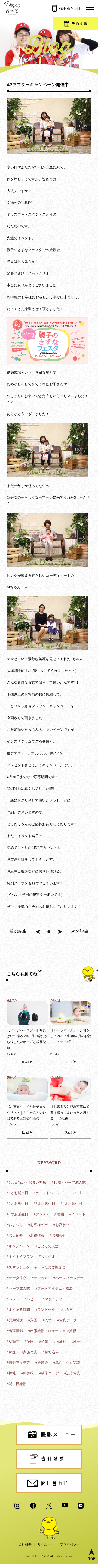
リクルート (46, 1544)
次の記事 (79, 931)
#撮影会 (41, 1363)
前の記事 (18, 931)
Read (25, 1061)
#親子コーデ (49, 1373)
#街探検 (27, 1373)
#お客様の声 (38, 1225)
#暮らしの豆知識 (66, 1363)
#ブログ (11, 1053)
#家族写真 (29, 1352)
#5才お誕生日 (17, 1214)
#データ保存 (16, 1278)
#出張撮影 (15, 1331)
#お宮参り (61, 1225)
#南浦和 (60, 1341)
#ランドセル (45, 1310)
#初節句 (13, 1341)
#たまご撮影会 (54, 1267)
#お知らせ (58, 1235)
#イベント (77, 1214)
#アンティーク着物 (49, 1214)
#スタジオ (47, 1257)
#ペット (13, 1299)
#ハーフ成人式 (18, 1288)
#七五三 (66, 1310)
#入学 (47, 1320)
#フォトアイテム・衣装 (54, 1288)
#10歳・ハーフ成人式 (69, 1182)
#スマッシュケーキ (22, 1267)
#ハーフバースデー (68, 1278)
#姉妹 (11, 1352)
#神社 (11, 1373)
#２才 (77, 1193)
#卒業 (43, 1341)
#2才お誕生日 (17, 1204)
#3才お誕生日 (44, 1204)
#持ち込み (51, 1352)
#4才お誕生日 (71, 1204)
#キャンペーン (18, 1246)
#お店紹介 (15, 1235)
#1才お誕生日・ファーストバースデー (37, 1193)
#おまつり (15, 1225)
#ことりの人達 (47, 1246)
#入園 (32, 1320)
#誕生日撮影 (16, 1384)
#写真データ (67, 1320)
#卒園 (29, 1341)
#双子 (76, 1341)
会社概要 (25, 1544)
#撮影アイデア (18, 1363)
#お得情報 (36, 1235)
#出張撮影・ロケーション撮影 (52, 1331)
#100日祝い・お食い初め (26, 1182)
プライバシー (69, 1544)
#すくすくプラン (20, 1257)
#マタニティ (52, 1299)
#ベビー (31, 1299)
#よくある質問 (18, 1310)
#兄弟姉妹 (15, 1320)
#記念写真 (72, 1373)
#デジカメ (40, 1278)
